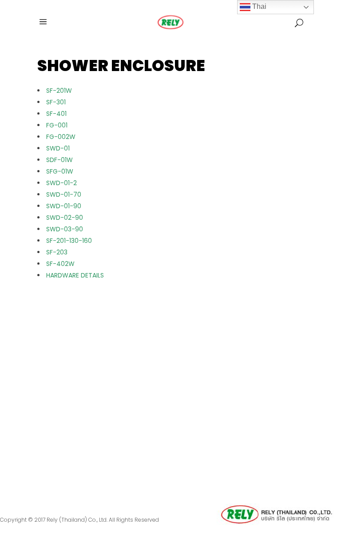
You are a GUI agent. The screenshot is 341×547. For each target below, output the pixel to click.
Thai (258, 6)
